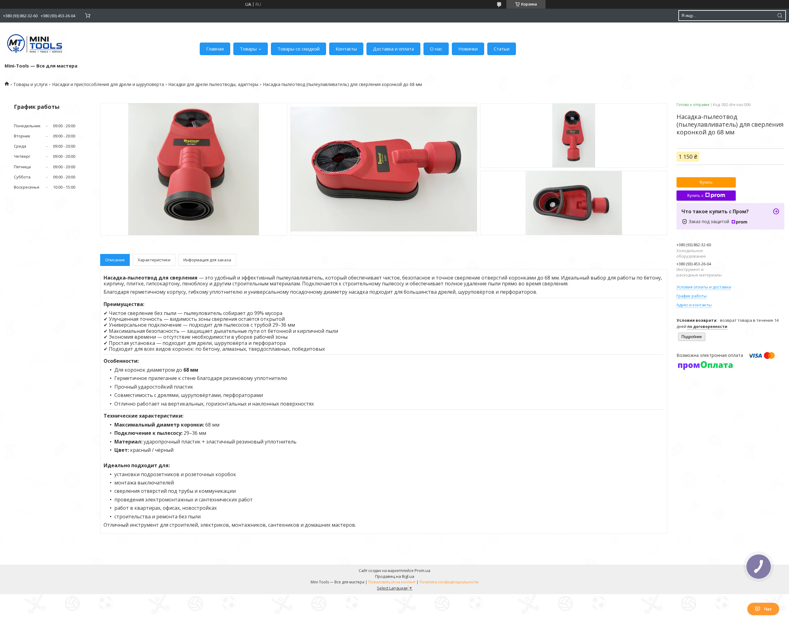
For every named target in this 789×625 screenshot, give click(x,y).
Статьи (501, 49)
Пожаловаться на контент (391, 582)
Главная (215, 49)
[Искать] (779, 15)
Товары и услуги (30, 84)
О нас (436, 49)
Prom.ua (422, 570)
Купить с (695, 195)
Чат (768, 609)
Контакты (346, 49)
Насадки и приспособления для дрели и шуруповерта (108, 84)
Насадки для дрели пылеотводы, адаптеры (213, 84)
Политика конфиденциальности (449, 582)
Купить (706, 182)
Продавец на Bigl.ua (394, 576)
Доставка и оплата (393, 49)
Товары (248, 49)
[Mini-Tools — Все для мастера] (35, 44)
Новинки (468, 49)
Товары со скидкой (298, 49)
